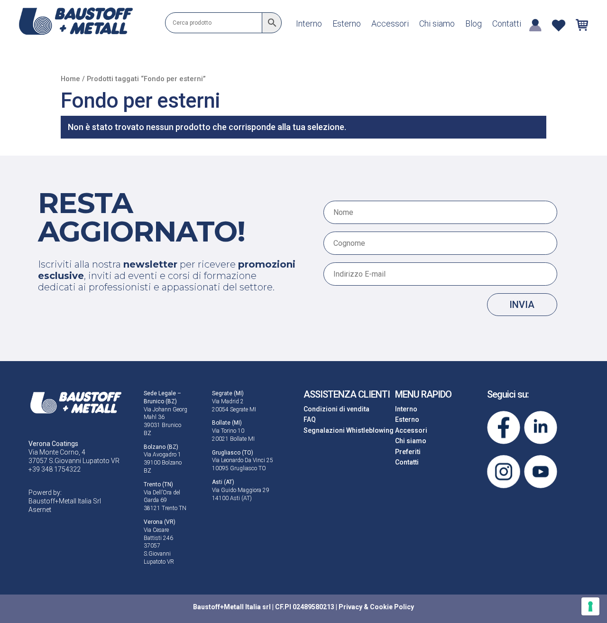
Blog (473, 24)
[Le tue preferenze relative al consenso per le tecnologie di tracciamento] (590, 606)
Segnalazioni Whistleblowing (349, 430)
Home (70, 78)
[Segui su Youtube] (540, 471)
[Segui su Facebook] (503, 427)
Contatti (506, 24)
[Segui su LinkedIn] (540, 427)
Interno (309, 24)
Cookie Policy (392, 607)
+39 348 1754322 (54, 469)
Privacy (350, 607)
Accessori (390, 24)
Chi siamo (437, 24)
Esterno (346, 24)
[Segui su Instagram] (503, 471)
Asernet (39, 509)
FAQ (310, 419)
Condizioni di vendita (336, 409)
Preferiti (408, 452)
